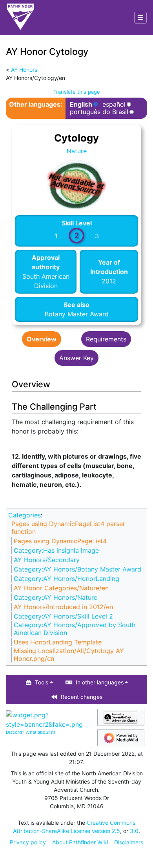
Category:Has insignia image (56, 550)
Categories (24, 515)
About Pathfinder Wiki (80, 842)
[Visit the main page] (20, 17)
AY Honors (24, 69)
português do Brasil (99, 112)
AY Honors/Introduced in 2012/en (63, 607)
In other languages (100, 682)
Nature (77, 151)
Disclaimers (128, 842)
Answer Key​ (76, 358)
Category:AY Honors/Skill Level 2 (63, 616)
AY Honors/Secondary (47, 560)
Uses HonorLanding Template (58, 642)
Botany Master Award (77, 314)
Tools (41, 682)
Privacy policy (28, 842)
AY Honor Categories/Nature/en (61, 588)
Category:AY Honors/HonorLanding (66, 578)
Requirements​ (106, 339)
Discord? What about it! (30, 732)
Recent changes (81, 696)
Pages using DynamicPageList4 (60, 541)
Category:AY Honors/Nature (55, 597)
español (114, 104)
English (81, 104)
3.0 (134, 830)
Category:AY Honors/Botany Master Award (77, 569)
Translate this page (76, 92)
